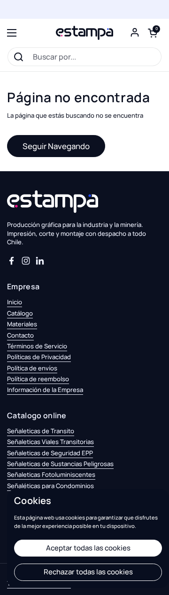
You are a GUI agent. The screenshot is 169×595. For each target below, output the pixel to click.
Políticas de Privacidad (39, 357)
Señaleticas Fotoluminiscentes (51, 474)
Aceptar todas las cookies (88, 548)
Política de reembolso (38, 379)
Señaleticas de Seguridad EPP (50, 453)
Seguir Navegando (56, 146)
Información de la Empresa (45, 389)
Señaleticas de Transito (40, 431)
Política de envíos (32, 368)
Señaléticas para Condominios (50, 486)
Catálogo (20, 313)
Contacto (20, 335)
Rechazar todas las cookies (88, 572)
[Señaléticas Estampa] (84, 33)
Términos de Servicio (37, 346)
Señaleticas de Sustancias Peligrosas (60, 463)
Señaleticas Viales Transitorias (50, 441)
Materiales (22, 324)
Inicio (14, 302)
